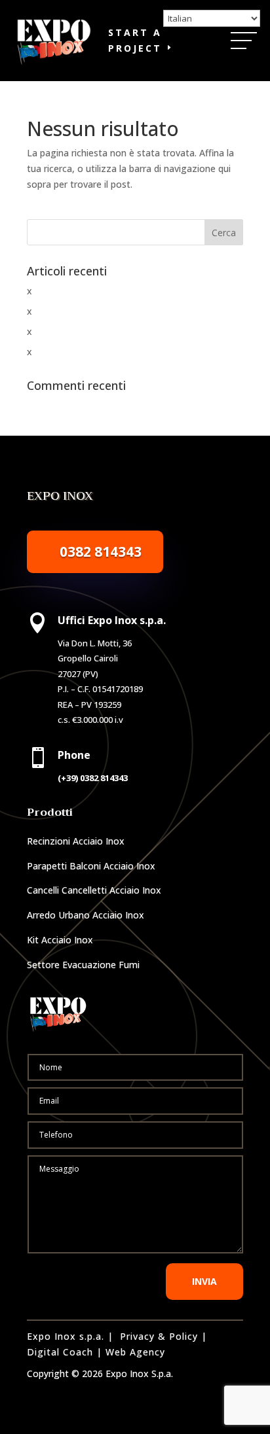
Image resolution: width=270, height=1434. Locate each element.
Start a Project (135, 40)
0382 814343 (101, 551)
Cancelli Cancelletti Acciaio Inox (94, 890)
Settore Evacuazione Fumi (83, 964)
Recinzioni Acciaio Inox (76, 841)
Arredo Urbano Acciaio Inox (85, 915)
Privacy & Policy (159, 1336)
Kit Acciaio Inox (60, 940)
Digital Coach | (64, 1352)
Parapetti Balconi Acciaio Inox (91, 866)
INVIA (204, 1281)
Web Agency (135, 1352)
